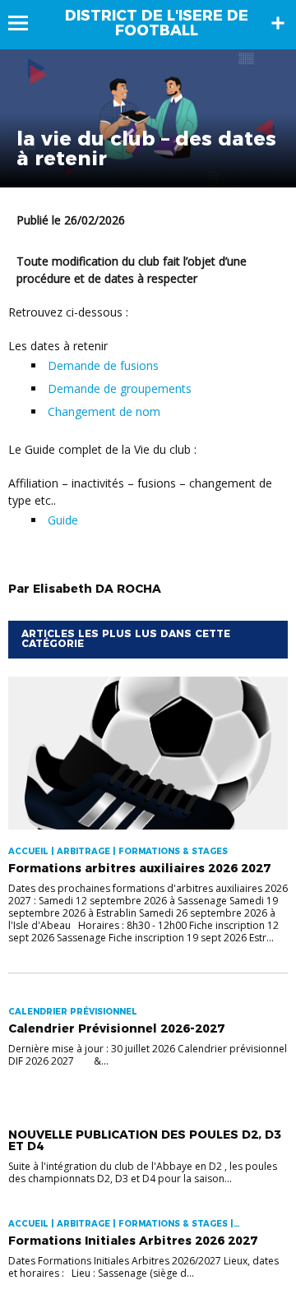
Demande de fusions (103, 365)
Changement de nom (104, 411)
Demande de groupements (120, 388)
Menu (26, 23)
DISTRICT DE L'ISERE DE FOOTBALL (156, 23)
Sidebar (278, 23)
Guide (64, 520)
